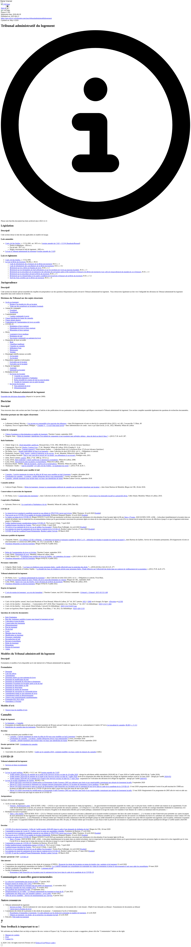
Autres (7, 649)
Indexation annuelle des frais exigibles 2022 (20, 887)
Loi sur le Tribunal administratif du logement (20, 251)
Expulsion (13, 310)
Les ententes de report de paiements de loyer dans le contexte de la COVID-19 (32, 529)
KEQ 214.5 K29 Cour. (69, 606)
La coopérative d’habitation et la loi (34, 504)
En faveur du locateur (17, 384)
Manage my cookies (12, 935)
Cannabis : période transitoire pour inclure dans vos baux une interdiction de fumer (34, 478)
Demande (8, 671)
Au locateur (14, 358)
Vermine (13, 352)
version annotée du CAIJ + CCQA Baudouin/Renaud (60, 243)
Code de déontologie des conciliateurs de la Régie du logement (32, 266)
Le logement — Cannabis (14, 723)
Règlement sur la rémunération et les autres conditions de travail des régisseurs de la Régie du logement (46, 276)
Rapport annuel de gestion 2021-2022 (18, 884)
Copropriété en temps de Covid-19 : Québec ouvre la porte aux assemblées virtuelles (34, 831)
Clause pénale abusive (13, 320)
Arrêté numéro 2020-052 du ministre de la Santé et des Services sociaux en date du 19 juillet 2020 (44, 774)
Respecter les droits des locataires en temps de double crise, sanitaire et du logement (88, 864)
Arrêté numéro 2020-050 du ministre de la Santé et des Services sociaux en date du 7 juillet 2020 (43, 776)
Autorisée (13, 368)
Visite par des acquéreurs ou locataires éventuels (26, 306)
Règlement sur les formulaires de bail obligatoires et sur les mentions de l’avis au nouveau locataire (44, 270)
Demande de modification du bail (17, 679)
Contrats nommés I (28, 449)
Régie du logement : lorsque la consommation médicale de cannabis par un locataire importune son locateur (62, 487)
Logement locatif (47, 868)
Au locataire (14, 356)
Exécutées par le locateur (18, 362)
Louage (23, 458)
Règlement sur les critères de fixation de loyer (25, 268)
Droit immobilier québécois (28, 445)
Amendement (10, 675)
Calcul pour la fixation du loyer (21, 909)
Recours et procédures (13, 641)
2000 (89, 601)
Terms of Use (40, 943)
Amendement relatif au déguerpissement (19, 695)
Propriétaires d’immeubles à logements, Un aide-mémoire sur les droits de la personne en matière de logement (48, 913)
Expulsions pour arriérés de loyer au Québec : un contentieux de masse (45, 556)
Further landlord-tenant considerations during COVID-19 (25, 523)
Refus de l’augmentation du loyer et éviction (20, 552)
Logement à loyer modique (19, 334)
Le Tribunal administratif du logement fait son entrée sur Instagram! (28, 885)
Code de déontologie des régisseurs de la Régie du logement (31, 264)
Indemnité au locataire (17, 370)
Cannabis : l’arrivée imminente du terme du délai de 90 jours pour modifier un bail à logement (38, 474)
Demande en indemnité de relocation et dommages (22, 681)
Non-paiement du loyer (22, 386)
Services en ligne (16, 907)
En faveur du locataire (17, 374)
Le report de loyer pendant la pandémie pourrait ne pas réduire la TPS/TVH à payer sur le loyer (38, 513)
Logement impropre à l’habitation (25, 378)
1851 (84, 601)
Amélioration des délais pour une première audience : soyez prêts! (28, 893)
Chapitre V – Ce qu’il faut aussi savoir (50, 425)
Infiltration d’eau (15, 348)
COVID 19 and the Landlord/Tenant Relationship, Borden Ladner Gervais (31, 531)
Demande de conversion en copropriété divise (21, 691)
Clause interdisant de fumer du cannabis (19, 318)
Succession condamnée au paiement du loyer (25, 338)
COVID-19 (24, 857)
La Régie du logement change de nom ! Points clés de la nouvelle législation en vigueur (35, 580)
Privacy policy (51, 943)
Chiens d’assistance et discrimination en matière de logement (26, 434)
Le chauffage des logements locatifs (17, 889)
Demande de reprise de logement (16, 689)
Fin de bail (9, 629)
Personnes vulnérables (13, 637)
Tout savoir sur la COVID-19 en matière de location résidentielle (27, 515)
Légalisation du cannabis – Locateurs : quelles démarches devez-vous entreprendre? (34, 476)
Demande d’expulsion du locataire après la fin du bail (23, 683)
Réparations (9, 645)
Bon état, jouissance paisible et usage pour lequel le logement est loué (29, 619)
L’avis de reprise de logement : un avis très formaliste (24, 592)
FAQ (7, 937)
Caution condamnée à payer (19, 316)
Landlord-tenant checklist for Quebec (18, 525)
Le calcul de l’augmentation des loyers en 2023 (21, 882)
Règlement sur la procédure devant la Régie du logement (29, 274)
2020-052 (167, 776)
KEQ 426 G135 (79, 608)
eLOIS (120, 601)
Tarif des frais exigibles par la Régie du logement (27, 278)
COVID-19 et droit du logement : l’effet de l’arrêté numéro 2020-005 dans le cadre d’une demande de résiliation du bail (47, 829)
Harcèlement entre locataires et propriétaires (30, 462)
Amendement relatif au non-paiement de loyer (21, 693)
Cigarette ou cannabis (17, 346)
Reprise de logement (12, 647)
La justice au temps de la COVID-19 (18, 517)
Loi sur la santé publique (14, 772)
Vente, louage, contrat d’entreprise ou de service (37, 453)
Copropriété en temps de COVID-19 (18, 843)
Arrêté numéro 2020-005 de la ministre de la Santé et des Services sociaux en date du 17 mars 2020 (44, 778)
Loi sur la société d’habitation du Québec (19, 780)
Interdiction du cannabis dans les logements (20, 727)
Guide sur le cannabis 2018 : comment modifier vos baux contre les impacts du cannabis (65, 752)
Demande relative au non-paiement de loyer (20, 677)
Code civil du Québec (12, 260)
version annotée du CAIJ (46, 251)
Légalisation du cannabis (28, 744)
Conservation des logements (28, 496)
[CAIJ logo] (5, 4)
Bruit (11, 342)
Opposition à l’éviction (13, 701)
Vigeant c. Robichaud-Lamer (20, 806)
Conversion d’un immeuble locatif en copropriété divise (108, 496)
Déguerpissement (20, 388)
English (97, 513)
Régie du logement (11, 643)
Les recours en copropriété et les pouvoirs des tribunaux (47, 423)
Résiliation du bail (16, 336)
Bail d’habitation (11, 617)
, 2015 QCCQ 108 (94, 592)
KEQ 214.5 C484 (105, 604)
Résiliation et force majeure (19, 326)
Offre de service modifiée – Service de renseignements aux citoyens (28, 895)
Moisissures (14, 350)
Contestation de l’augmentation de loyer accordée (22, 322)
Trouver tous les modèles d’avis (16, 710)
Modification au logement (14, 635)
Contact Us (9, 939)
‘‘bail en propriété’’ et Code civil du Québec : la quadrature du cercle (45, 466)
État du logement (11, 627)
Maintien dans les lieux (13, 633)
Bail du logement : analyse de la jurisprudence (40, 464)
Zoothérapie (14, 312)
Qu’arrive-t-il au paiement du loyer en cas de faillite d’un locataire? (28, 527)
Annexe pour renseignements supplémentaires (21, 697)
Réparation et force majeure (19, 330)
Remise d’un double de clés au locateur (23, 304)
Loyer (7, 631)
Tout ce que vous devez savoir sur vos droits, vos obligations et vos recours (49, 455)
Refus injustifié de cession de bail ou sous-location (31, 380)
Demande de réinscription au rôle (16, 685)
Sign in (3, 8)
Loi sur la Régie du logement (15, 262)
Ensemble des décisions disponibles (13, 396)
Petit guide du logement (20, 917)
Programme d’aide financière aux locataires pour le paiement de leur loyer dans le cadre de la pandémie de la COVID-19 (52, 872)
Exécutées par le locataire (18, 364)
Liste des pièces (10, 673)
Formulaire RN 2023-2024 (14, 699)
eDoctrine (112, 601)
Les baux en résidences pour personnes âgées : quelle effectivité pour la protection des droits (55, 567)
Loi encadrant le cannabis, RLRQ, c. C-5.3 (122, 725)
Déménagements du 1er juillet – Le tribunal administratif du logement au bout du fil (34, 891)
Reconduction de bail (12, 639)
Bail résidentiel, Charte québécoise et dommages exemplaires (36, 460)
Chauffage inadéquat (17, 344)
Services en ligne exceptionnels (16, 765)
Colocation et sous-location (14, 621)
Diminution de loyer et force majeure (22, 328)
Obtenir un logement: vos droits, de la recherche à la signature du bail (34, 915)
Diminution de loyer (22, 554)
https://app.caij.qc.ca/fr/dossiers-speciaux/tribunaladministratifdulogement (26, 18)
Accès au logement (12, 302)
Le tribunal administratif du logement (32, 578)
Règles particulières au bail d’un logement (33, 451)
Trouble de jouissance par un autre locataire (29, 382)
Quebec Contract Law (30, 447)
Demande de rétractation (13, 687)
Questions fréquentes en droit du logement (20, 544)
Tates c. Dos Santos (16, 814)
